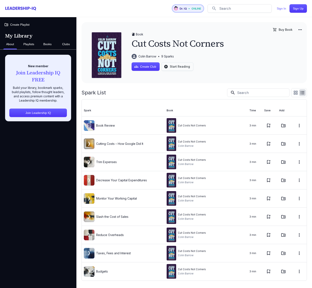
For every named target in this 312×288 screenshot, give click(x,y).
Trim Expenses (106, 162)
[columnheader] (123, 110)
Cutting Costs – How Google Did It (119, 143)
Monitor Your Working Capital (116, 198)
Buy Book (285, 29)
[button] (188, 8)
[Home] (20, 8)
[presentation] (89, 125)
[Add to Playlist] (283, 125)
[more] (300, 29)
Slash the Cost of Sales (112, 216)
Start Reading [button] (180, 66)
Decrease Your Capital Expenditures (121, 180)
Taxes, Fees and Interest (113, 253)
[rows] (302, 92)
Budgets (102, 271)
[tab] (10, 44)
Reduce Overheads (110, 235)
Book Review (105, 125)
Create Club (148, 66)
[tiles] (295, 92)
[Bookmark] (268, 125)
